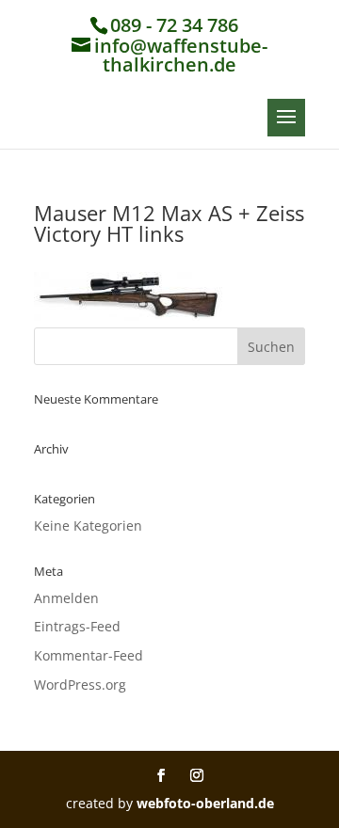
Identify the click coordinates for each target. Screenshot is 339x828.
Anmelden (66, 598)
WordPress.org (80, 684)
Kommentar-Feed (88, 655)
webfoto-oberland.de (205, 803)
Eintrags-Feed (77, 626)
